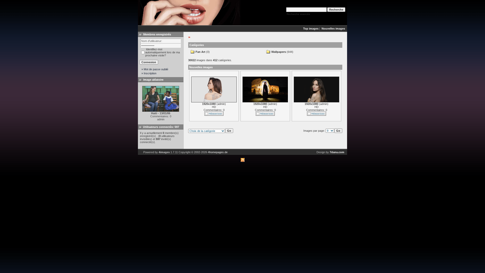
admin (221, 103)
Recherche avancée (298, 14)
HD (214, 106)
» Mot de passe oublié (154, 69)
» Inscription (148, 73)
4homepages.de (218, 152)
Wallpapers (278, 51)
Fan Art (200, 51)
